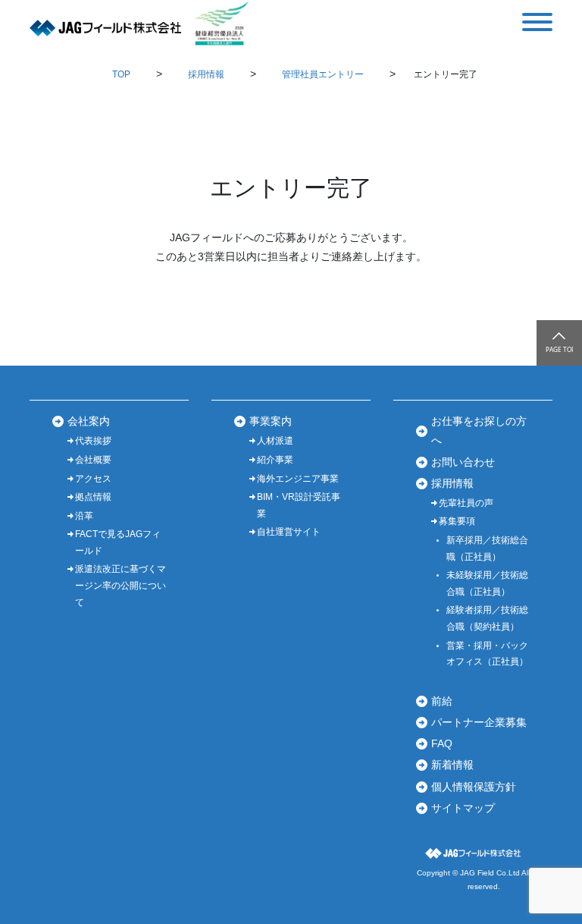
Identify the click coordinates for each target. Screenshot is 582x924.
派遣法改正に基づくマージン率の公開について (120, 585)
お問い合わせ (463, 462)
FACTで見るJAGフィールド (118, 542)
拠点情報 (93, 497)
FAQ (441, 743)
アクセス (93, 478)
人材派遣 (275, 440)
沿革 (84, 516)
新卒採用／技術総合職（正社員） (487, 548)
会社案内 (88, 421)
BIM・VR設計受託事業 (298, 505)
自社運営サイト (289, 531)
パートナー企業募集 (479, 722)
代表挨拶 (93, 440)
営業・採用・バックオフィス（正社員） (487, 654)
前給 (441, 701)
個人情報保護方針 (473, 787)
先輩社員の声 (466, 503)
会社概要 (93, 459)
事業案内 (270, 421)
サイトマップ (463, 808)
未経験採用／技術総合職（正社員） (487, 583)
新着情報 (452, 765)
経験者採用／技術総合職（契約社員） (487, 618)
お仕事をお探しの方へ (479, 430)
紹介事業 (275, 459)
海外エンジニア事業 (298, 478)
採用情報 (452, 483)
